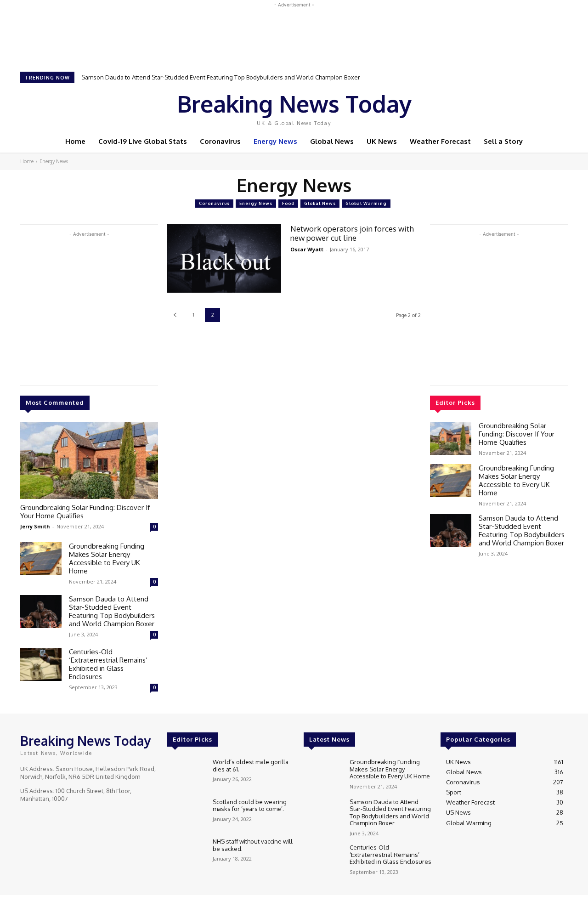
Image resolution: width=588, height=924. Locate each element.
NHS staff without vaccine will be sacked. (253, 845)
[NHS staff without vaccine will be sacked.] (186, 853)
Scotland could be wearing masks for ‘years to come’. (250, 805)
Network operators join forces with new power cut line (352, 233)
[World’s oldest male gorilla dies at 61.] (186, 774)
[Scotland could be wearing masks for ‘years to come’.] (186, 814)
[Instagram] (509, 107)
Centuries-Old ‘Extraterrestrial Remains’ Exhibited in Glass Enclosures (108, 664)
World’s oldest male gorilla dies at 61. (250, 765)
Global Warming (366, 203)
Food (288, 203)
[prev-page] (174, 315)
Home (27, 161)
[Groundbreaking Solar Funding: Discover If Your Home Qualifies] (89, 460)
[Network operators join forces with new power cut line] (224, 258)
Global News (320, 203)
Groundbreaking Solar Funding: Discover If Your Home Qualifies (85, 511)
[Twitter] (521, 107)
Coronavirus (214, 203)
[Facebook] (496, 107)
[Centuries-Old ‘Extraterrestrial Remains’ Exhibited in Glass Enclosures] (41, 664)
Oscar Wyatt (306, 249)
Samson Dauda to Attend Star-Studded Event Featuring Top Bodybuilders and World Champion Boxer (220, 77)
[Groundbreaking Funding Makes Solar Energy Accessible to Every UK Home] (41, 558)
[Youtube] (534, 107)
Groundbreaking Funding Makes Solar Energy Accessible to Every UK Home (106, 558)
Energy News (255, 203)
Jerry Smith (35, 526)
